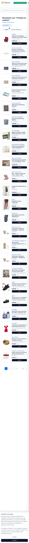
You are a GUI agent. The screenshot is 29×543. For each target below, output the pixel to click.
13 (23, 368)
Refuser (14, 537)
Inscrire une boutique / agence (20, 2)
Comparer (19, 43)
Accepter (14, 540)
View (19, 236)
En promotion (6, 25)
